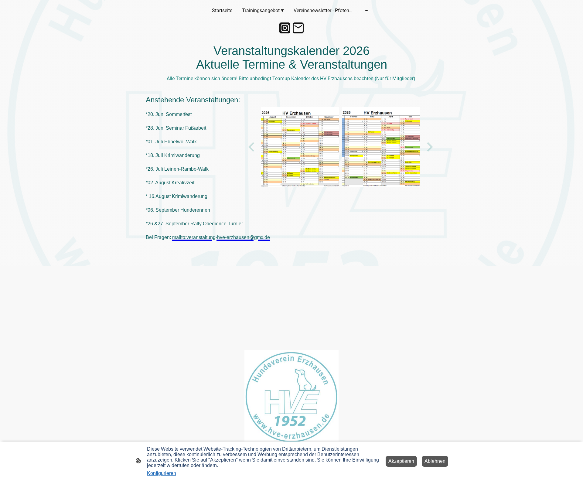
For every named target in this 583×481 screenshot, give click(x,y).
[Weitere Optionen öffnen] (366, 10)
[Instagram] (284, 27)
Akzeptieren (401, 461)
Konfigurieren (161, 473)
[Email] (298, 27)
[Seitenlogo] (291, 397)
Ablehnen (434, 461)
